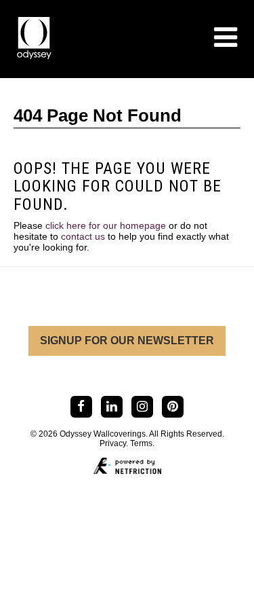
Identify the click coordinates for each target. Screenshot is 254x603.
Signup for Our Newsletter (127, 340)
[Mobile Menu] (225, 37)
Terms (141, 443)
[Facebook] (80, 406)
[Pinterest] (173, 406)
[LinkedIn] (111, 406)
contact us (83, 236)
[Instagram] (142, 406)
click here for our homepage (105, 225)
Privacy (113, 443)
